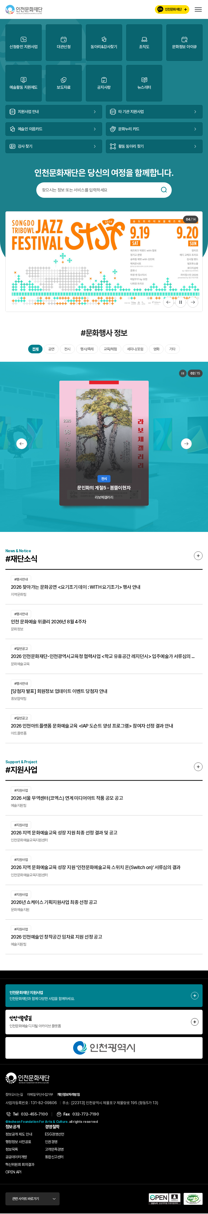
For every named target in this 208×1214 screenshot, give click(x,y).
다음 (192, 302)
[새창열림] (104, 1048)
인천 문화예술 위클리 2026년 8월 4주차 (48, 621)
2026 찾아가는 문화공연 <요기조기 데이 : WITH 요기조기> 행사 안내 (76, 587)
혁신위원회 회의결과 (19, 1164)
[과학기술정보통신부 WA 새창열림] (193, 1199)
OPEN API (13, 1172)
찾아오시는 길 (14, 1095)
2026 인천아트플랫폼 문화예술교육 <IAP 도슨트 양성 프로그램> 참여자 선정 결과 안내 (92, 726)
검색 (164, 189)
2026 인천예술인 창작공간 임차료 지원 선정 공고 (56, 937)
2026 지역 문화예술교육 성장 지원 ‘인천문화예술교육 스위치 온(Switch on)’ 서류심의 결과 (95, 867)
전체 (35, 349)
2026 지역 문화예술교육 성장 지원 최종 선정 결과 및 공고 (64, 832)
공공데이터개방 (16, 1157)
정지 (180, 302)
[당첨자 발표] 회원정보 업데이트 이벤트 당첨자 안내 (59, 691)
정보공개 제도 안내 (18, 1134)
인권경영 (51, 1142)
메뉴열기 (198, 9)
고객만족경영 (54, 1149)
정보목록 (11, 1149)
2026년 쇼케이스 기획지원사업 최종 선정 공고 (54, 902)
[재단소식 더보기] (198, 555)
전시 (67, 349)
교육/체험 (110, 349)
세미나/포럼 (135, 349)
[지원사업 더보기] (198, 766)
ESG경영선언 (54, 1134)
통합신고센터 (54, 1157)
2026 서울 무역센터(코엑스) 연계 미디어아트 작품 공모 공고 (67, 798)
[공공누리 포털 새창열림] (164, 1199)
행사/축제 (87, 349)
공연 (51, 349)
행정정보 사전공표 (18, 1142)
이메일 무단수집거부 (40, 1095)
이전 (168, 302)
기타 (172, 349)
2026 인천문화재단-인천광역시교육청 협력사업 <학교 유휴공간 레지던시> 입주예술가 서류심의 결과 (104, 656)
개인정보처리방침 (68, 1095)
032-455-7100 (34, 1114)
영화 (156, 349)
